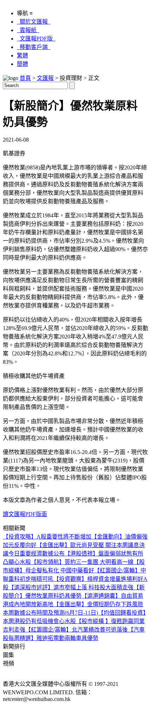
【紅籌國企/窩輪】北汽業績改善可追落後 (76, 630)
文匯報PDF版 (36, 39)
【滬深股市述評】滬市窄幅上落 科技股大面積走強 (70, 587)
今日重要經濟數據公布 (36, 554)
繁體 (22, 55)
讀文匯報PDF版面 (25, 514)
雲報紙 (28, 30)
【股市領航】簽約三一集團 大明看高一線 (82, 562)
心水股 (22, 562)
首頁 (25, 78)
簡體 (22, 64)
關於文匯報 (34, 22)
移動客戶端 (34, 47)
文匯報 (45, 78)
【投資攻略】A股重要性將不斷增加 (47, 537)
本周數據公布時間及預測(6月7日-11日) (50, 613)
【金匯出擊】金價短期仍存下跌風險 (98, 604)
